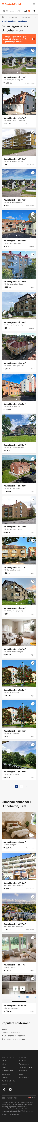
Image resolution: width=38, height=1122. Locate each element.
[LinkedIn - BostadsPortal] (10, 1089)
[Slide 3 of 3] (20, 72)
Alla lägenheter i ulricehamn (15, 21)
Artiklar (4, 1064)
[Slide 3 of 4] (19, 276)
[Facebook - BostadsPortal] (4, 1089)
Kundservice (23, 1071)
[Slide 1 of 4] (17, 276)
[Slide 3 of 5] (19, 113)
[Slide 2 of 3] (19, 72)
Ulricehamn (26, 17)
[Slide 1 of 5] (16, 113)
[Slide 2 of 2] (19, 726)
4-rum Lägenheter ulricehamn (13, 1039)
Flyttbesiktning (24, 1064)
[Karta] (34, 11)
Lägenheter (13, 17)
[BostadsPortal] (11, 4)
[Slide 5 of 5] (21, 113)
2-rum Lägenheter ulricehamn (13, 1036)
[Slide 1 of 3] (17, 72)
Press (3, 1067)
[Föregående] (12, 786)
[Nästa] (26, 786)
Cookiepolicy (6, 1074)
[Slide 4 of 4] (21, 276)
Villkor (21, 1074)
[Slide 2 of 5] (17, 113)
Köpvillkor (5, 1077)
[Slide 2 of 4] (18, 276)
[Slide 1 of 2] (18, 726)
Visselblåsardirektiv (8, 1081)
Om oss (4, 1060)
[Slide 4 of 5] (20, 113)
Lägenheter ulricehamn (11, 1032)
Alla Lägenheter (8, 1029)
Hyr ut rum (22, 1060)
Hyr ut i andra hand (25, 1067)
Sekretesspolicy (7, 1071)
